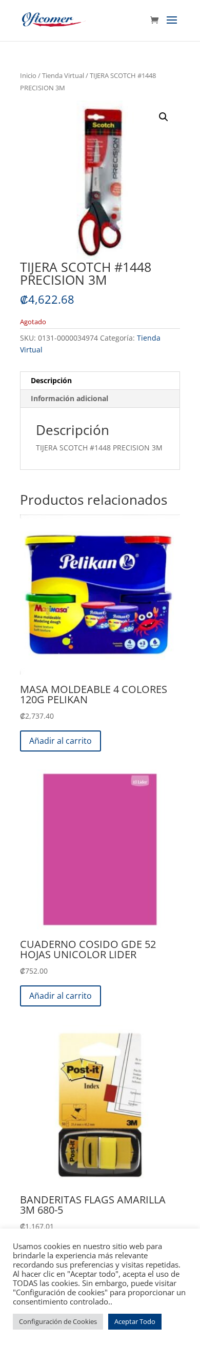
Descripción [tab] (51, 380)
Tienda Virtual (63, 75)
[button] (163, 117)
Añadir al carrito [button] (60, 740)
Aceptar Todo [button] (134, 1321)
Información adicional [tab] (69, 398)
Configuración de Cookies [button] (58, 1321)
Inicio (28, 75)
